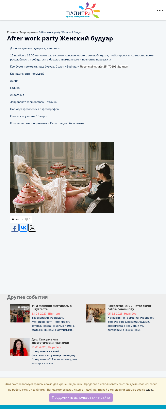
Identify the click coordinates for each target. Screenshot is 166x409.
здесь (149, 389)
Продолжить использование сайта (81, 397)
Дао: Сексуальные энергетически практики (50, 340)
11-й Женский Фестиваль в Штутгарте (52, 307)
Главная (12, 32)
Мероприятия (29, 32)
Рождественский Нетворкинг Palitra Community (129, 307)
